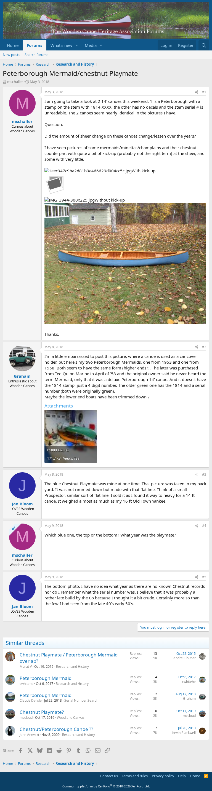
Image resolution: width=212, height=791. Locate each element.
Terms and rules (135, 775)
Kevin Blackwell (184, 732)
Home (12, 45)
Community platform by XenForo (106, 786)
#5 (204, 577)
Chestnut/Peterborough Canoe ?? (56, 729)
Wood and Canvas (70, 717)
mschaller (15, 81)
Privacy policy (163, 775)
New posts (11, 54)
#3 (204, 474)
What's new (61, 45)
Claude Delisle (31, 700)
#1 (204, 92)
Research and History (72, 666)
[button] (77, 45)
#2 (204, 347)
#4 (204, 525)
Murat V (26, 666)
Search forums (36, 54)
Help (182, 775)
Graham (189, 698)
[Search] (203, 45)
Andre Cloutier (184, 658)
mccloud (26, 717)
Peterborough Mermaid (45, 678)
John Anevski (29, 734)
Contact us (109, 775)
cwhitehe (26, 683)
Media (91, 45)
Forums (34, 45)
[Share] (196, 92)
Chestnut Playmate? (42, 712)
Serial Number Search (81, 700)
